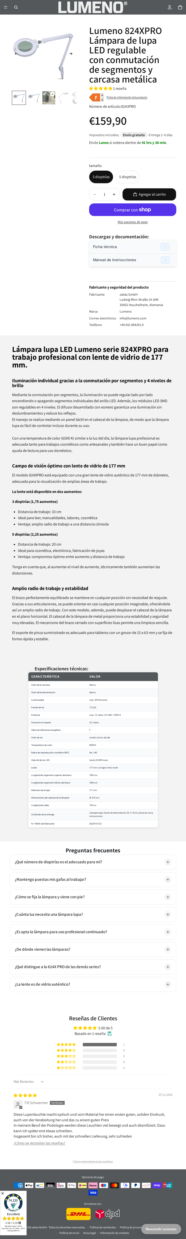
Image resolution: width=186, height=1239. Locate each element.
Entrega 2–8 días (160, 135)
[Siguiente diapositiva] (72, 54)
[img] (25, 1095)
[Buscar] (16, 7)
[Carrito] (180, 7)
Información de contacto (114, 1233)
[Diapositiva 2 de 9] (33, 97)
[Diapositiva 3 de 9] (48, 97)
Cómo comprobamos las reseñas (92, 1161)
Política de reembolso (103, 1227)
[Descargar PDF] (165, 246)
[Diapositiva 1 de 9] (18, 97)
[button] (101, 88)
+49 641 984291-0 (132, 325)
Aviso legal (89, 1233)
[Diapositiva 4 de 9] (63, 97)
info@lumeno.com (133, 318)
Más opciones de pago (133, 222)
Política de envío (69, 1233)
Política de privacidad (133, 1227)
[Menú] (5, 7)
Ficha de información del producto (127, 97)
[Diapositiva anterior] (15, 54)
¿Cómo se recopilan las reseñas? (39, 1143)
